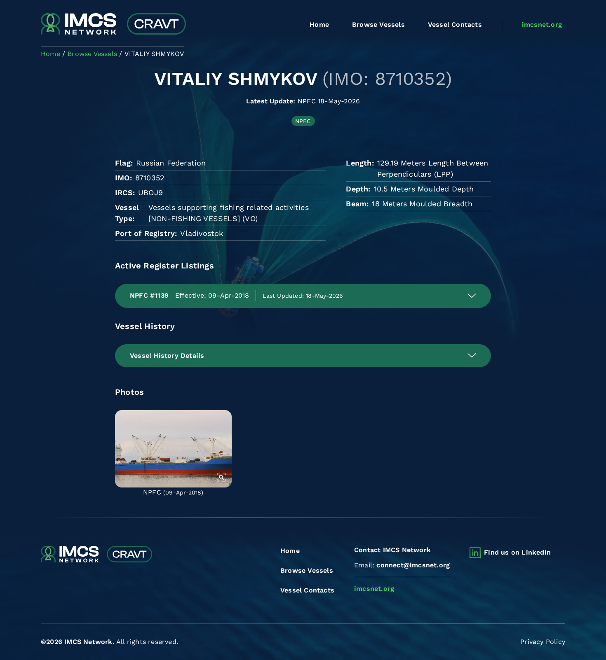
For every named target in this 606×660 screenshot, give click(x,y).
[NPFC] (173, 448)
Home (319, 24)
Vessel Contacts (455, 24)
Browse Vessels (378, 24)
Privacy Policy (542, 642)
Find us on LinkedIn (517, 552)
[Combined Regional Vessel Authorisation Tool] (113, 24)
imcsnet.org (542, 24)
